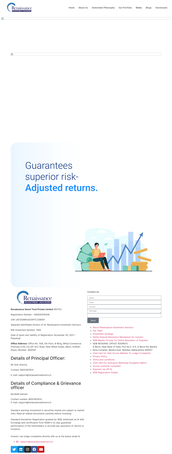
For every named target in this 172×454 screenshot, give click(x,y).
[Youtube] (41, 449)
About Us (83, 7)
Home (71, 7)
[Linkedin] (20, 449)
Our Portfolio (125, 7)
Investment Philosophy (103, 7)
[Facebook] (34, 449)
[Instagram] (27, 449)
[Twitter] (14, 449)
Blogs (149, 7)
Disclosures (161, 7)
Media (139, 7)
